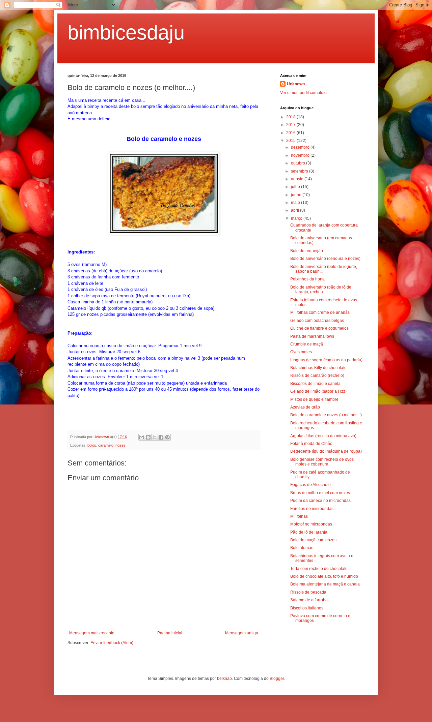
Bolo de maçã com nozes (313, 540)
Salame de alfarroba (309, 600)
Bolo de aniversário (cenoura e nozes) (325, 258)
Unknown (296, 84)
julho (296, 186)
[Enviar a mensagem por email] (141, 437)
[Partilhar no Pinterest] (167, 437)
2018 (291, 117)
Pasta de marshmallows (312, 336)
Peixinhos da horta (307, 279)
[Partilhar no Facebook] (161, 437)
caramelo (105, 445)
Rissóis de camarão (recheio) (317, 375)
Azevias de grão (305, 407)
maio (296, 202)
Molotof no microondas (311, 524)
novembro (300, 155)
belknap (224, 678)
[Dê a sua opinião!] (148, 437)
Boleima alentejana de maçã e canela (325, 584)
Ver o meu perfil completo (303, 92)
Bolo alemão (302, 547)
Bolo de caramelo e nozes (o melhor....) (326, 415)
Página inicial (169, 633)
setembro (300, 171)
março (297, 218)
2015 (291, 140)
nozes (120, 445)
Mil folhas (299, 516)
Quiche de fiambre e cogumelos (319, 328)
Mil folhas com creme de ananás (320, 312)
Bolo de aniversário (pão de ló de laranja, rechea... (320, 289)
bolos (91, 445)
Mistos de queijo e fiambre (314, 399)
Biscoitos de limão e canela (315, 383)
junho (296, 194)
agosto (297, 179)
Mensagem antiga (241, 633)
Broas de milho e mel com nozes (320, 492)
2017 (291, 124)
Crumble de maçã (306, 344)
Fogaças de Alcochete (310, 484)
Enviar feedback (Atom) (111, 642)
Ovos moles (301, 352)
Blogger (277, 678)
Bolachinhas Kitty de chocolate (318, 367)
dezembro (300, 147)
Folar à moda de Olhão (311, 443)
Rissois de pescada (308, 592)
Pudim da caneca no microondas (320, 500)
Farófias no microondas (311, 508)
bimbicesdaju (126, 32)
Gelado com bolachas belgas (317, 320)
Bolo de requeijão (306, 250)
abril (295, 210)
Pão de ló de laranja (308, 532)
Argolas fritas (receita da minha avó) (323, 435)
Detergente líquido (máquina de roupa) (326, 451)
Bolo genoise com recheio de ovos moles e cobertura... (322, 462)
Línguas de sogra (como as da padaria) (326, 360)
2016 (291, 132)
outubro (298, 163)
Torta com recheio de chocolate (319, 568)
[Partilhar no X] (154, 437)
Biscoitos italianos (306, 608)
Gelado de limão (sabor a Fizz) (318, 391)
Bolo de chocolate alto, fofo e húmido (324, 576)
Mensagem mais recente (91, 633)
